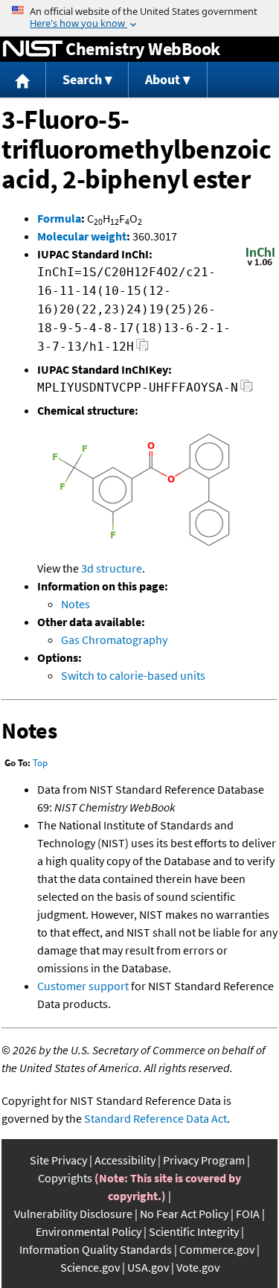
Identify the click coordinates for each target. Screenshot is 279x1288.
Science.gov (90, 1267)
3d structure (111, 568)
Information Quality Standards (95, 1249)
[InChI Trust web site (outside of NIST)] (260, 264)
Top (40, 762)
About (162, 79)
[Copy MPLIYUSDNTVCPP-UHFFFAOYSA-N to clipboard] (246, 389)
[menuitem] (23, 80)
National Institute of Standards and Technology (32, 49)
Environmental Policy (88, 1231)
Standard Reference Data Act (155, 1118)
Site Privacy (58, 1159)
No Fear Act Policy (184, 1213)
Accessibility (124, 1159)
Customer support (83, 985)
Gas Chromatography (114, 639)
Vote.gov (197, 1267)
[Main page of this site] (23, 80)
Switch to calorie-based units (133, 675)
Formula (59, 218)
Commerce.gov (216, 1249)
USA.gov (148, 1267)
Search (82, 79)
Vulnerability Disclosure (73, 1213)
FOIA (248, 1213)
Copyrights (65, 1177)
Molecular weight (81, 236)
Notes (75, 603)
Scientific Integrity (194, 1231)
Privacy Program (204, 1159)
